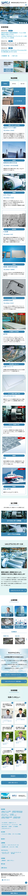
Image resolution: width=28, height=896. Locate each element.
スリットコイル (15, 824)
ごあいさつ (4, 845)
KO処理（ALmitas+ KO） (13, 815)
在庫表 (10, 826)
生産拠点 (14, 631)
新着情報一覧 (5, 56)
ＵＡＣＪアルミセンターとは (13, 845)
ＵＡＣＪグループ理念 (14, 846)
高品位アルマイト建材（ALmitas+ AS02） (6, 812)
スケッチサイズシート (6, 824)
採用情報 (3, 858)
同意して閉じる (14, 893)
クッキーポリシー (16, 890)
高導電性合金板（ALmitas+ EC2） (16, 818)
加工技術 (3, 831)
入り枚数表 (15, 826)
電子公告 (15, 56)
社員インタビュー (10, 860)
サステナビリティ (4, 850)
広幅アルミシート (12, 822)
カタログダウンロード (6, 828)
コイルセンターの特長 (6, 834)
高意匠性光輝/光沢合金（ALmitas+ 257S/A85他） (17, 812)
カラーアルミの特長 (16, 834)
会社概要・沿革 (5, 846)
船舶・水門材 (4, 826)
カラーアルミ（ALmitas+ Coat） (5, 815)
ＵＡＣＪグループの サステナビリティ (5, 853)
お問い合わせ (4, 867)
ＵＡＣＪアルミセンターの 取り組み (15, 853)
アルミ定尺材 (4, 822)
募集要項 (4, 860)
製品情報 (3, 809)
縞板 (20, 824)
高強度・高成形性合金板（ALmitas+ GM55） (6, 818)
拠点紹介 (3, 838)
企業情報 (3, 842)
